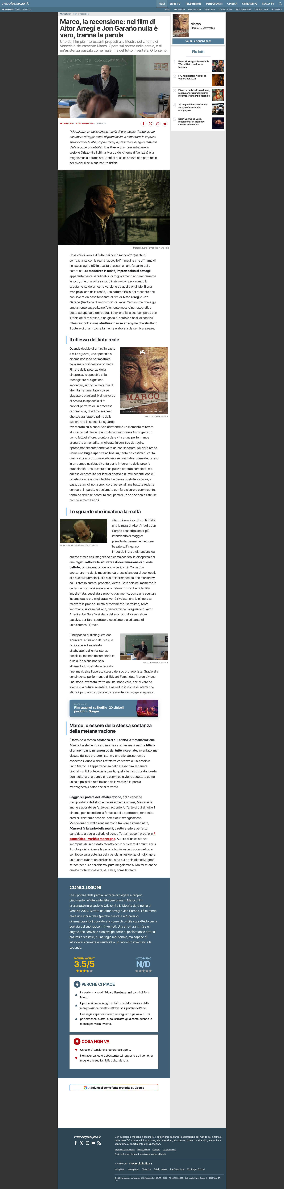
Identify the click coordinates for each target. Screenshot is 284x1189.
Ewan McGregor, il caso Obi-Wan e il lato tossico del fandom (193, 64)
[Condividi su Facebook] (143, 124)
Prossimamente (243, 9)
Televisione (193, 3)
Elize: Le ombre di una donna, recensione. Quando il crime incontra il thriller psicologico (194, 93)
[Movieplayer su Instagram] (87, 1143)
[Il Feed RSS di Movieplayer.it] (99, 1143)
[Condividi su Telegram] (165, 124)
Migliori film (194, 9)
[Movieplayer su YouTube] (93, 1143)
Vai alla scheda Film (198, 41)
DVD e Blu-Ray (261, 9)
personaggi (214, 3)
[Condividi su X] (151, 124)
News (168, 9)
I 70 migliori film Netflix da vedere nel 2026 (192, 77)
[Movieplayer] (87, 1136)
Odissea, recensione (23, 9)
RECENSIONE (66, 123)
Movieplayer (65, 14)
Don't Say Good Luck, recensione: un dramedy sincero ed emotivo (191, 121)
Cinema (232, 3)
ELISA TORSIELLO (84, 123)
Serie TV (175, 3)
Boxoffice (277, 9)
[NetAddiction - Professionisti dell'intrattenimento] (140, 1163)
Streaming (249, 3)
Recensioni (179, 9)
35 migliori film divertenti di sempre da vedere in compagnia (193, 107)
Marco (196, 24)
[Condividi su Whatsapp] (158, 124)
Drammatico (208, 27)
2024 (198, 27)
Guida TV (268, 3)
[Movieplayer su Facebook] (76, 1143)
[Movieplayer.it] (15, 3)
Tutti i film (209, 9)
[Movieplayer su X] (81, 1143)
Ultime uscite (225, 9)
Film (162, 3)
